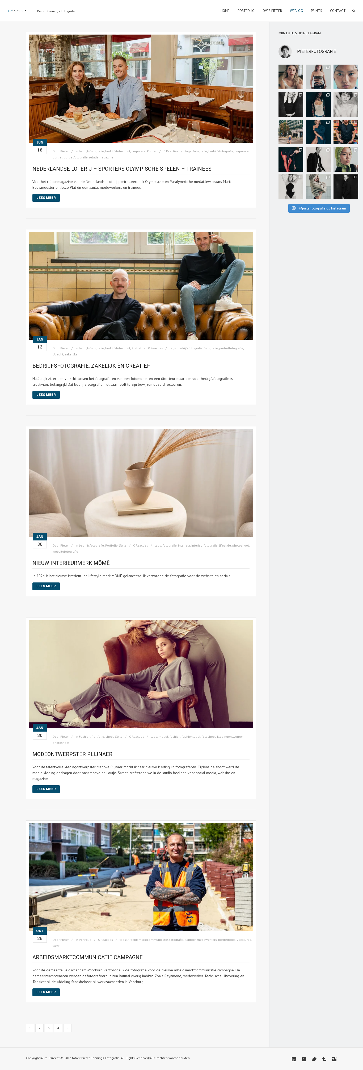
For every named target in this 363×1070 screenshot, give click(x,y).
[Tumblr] (324, 1059)
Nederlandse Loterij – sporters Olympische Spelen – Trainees (122, 169)
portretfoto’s (226, 940)
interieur (184, 545)
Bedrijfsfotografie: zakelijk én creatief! (91, 366)
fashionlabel (191, 736)
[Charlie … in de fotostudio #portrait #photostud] (290, 77)
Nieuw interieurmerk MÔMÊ (71, 563)
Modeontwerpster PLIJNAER (73, 754)
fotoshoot (209, 736)
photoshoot (240, 545)
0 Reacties (170, 151)
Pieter (64, 151)
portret (57, 157)
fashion (175, 736)
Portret (152, 151)
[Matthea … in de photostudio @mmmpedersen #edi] (318, 77)
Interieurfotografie (204, 545)
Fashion (84, 736)
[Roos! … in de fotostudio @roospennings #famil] (290, 104)
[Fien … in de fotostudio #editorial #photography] (290, 186)
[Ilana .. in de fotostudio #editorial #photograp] (318, 186)
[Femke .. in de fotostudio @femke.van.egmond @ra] (318, 132)
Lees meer (46, 198)
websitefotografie (65, 551)
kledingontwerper (230, 736)
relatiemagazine (101, 157)
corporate (139, 151)
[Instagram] (334, 1059)
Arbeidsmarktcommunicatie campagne (87, 957)
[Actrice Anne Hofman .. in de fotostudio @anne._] (290, 159)
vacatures (244, 940)
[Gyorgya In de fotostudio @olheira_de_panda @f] (318, 104)
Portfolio (111, 545)
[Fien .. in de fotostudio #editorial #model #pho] (318, 159)
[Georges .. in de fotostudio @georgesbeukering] (346, 186)
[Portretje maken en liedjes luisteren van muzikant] (346, 132)
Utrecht (58, 354)
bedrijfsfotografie (91, 151)
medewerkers (207, 940)
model (163, 736)
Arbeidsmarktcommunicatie (148, 940)
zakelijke (71, 354)
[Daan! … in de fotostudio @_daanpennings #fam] (346, 104)
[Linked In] (294, 1059)
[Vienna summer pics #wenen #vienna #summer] (290, 132)
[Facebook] (304, 1059)
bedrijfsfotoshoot (117, 151)
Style (122, 545)
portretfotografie (76, 157)
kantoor (190, 940)
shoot (109, 736)
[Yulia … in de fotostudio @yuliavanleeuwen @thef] (346, 77)
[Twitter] (314, 1059)
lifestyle (225, 545)
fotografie (200, 151)
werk (56, 946)
